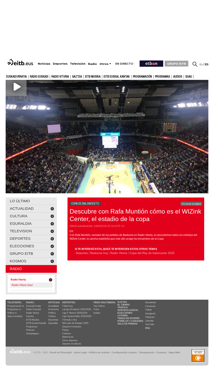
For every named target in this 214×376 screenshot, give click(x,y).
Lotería (122, 315)
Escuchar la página (191, 203)
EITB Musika (93, 76)
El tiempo (123, 304)
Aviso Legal (80, 352)
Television (21, 231)
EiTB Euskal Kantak (36, 323)
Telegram (150, 317)
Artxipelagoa (32, 333)
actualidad (22, 208)
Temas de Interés (128, 318)
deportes (20, 238)
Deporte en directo (71, 343)
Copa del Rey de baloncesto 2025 (152, 253)
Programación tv (15, 306)
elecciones (22, 246)
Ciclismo (66, 333)
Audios (96, 313)
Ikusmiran (53, 319)
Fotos (96, 309)
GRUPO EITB (176, 63)
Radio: (30, 302)
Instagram (150, 313)
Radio (16, 269)
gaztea (77, 76)
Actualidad (53, 306)
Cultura (52, 316)
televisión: (14, 302)
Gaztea (30, 316)
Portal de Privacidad (61, 352)
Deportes (82, 253)
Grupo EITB (21, 254)
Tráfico (122, 307)
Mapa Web (174, 352)
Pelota (65, 330)
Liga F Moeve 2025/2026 (74, 313)
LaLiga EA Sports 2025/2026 (76, 309)
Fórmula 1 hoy (69, 319)
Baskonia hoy (99, 253)
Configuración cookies (124, 352)
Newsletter (150, 302)
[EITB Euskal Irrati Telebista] (21, 62)
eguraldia (21, 223)
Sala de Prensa (127, 323)
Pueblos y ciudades (130, 321)
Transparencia (146, 352)
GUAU (188, 76)
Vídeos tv (12, 313)
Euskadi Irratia (16, 76)
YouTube (149, 324)
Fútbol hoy (67, 306)
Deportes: (69, 302)
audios (177, 76)
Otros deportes (70, 340)
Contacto (161, 352)
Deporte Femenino (71, 326)
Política (52, 313)
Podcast (30, 330)
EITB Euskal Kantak (117, 76)
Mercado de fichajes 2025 (75, 323)
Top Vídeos (99, 306)
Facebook (150, 306)
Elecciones (124, 313)
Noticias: (54, 302)
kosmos (18, 261)
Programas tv (14, 309)
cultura (18, 216)
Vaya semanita (14, 316)
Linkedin (149, 320)
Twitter (148, 309)
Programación (142, 76)
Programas (162, 76)
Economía (53, 309)
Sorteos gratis (127, 310)
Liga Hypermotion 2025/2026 (76, 316)
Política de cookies (99, 352)
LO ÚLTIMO (20, 201)
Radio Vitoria (60, 76)
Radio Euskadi (39, 76)
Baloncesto (68, 337)
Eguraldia (53, 323)
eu (201, 64)
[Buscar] (194, 64)
